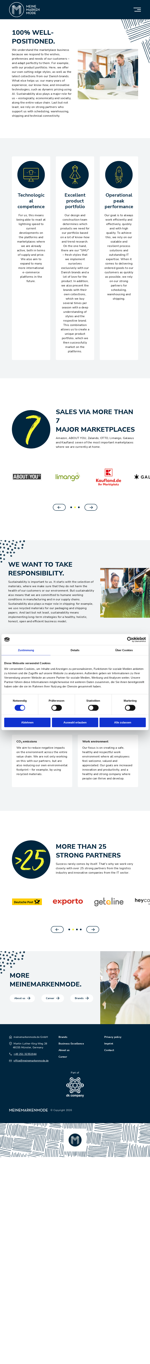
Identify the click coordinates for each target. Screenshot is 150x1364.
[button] (71, 507)
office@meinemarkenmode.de (31, 1060)
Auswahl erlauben (75, 722)
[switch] (56, 708)
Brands (79, 998)
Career (50, 998)
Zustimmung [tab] (26, 650)
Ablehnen (27, 722)
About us (19, 998)
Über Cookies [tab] (124, 650)
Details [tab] (75, 650)
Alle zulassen (122, 722)
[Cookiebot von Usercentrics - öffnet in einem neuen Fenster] (130, 639)
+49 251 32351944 (25, 1054)
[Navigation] (134, 9)
